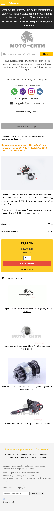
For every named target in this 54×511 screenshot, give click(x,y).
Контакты (32, 454)
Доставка (23, 454)
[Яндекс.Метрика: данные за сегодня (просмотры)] (8, 500)
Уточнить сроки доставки (27, 112)
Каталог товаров (29, 126)
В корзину (27, 263)
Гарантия (24, 458)
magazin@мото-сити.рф (29, 103)
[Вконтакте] (40, 94)
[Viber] (23, 94)
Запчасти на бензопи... (12, 139)
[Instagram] (31, 94)
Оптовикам (43, 454)
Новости (34, 458)
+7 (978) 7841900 (28, 98)
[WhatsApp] (14, 94)
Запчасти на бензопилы (32, 136)
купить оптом (27, 269)
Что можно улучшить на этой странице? (27, 449)
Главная (5, 136)
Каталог (15, 136)
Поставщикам (13, 458)
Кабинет (43, 458)
